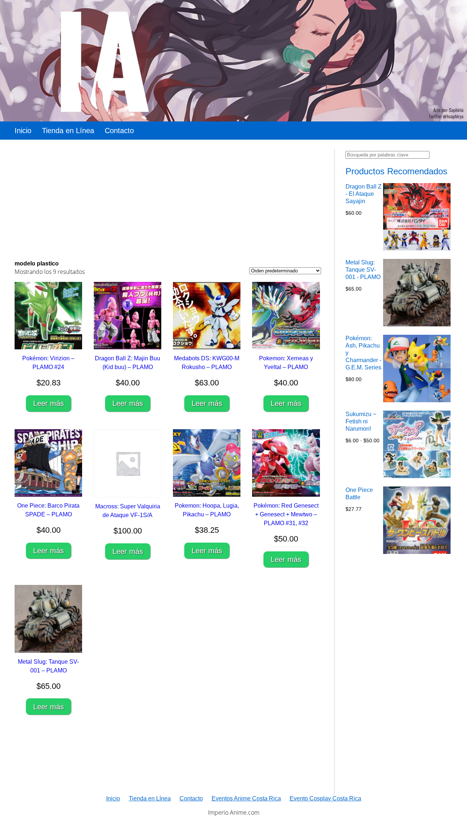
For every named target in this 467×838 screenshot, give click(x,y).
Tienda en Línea (68, 131)
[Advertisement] (168, 200)
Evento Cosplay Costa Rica (325, 798)
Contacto (119, 131)
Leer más (48, 403)
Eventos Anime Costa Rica (246, 798)
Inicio (23, 131)
